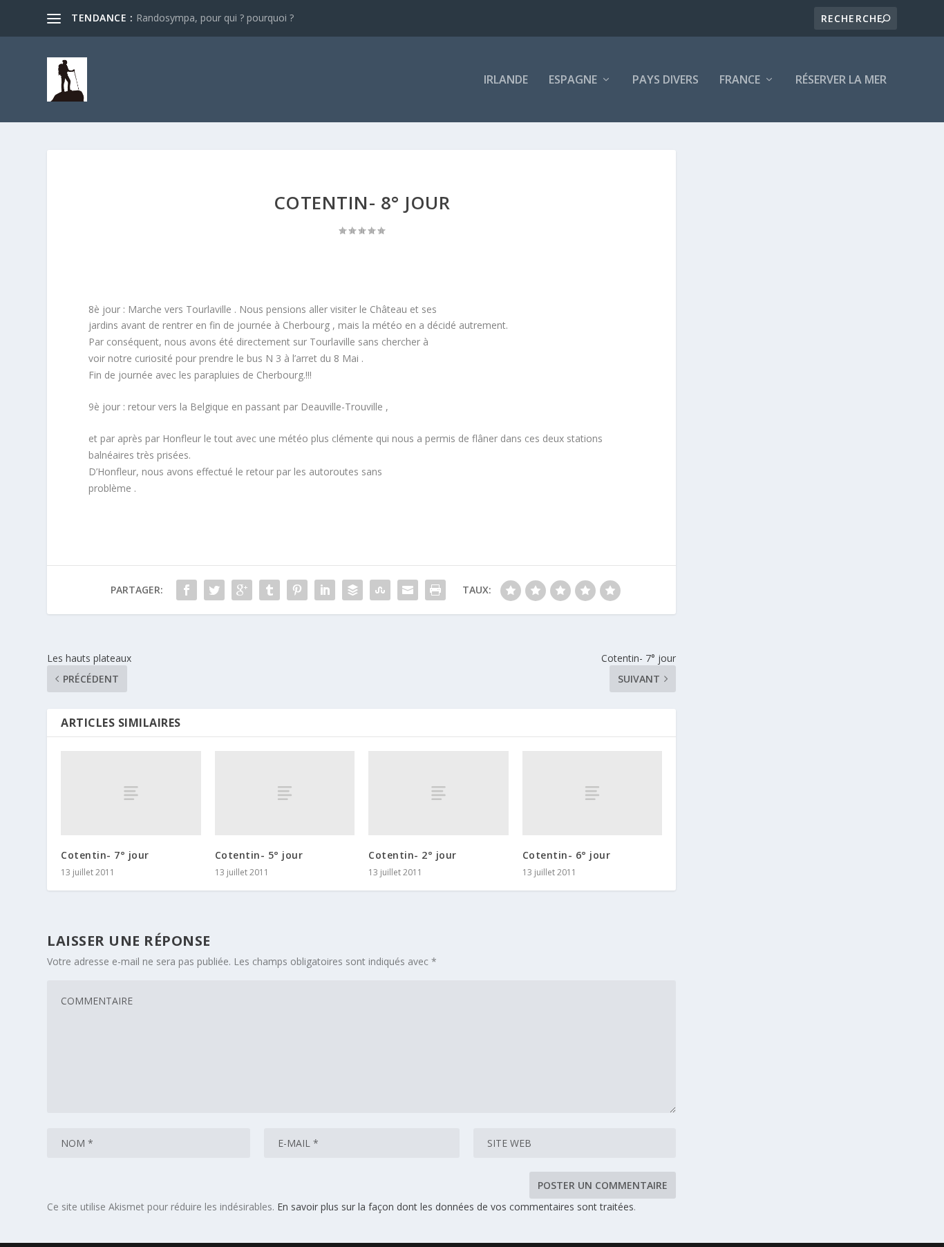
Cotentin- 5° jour (259, 855)
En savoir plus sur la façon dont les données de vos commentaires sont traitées (455, 1206)
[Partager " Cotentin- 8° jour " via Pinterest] (297, 590)
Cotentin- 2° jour (412, 855)
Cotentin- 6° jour (566, 855)
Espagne (573, 80)
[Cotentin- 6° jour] (592, 793)
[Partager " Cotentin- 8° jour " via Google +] (242, 590)
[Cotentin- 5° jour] (285, 793)
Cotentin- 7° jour (105, 855)
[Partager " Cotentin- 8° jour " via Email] (408, 590)
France (739, 80)
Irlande (506, 80)
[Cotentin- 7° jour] (131, 793)
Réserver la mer (841, 80)
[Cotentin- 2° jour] (438, 793)
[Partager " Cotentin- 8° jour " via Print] (435, 590)
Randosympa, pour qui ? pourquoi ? (215, 17)
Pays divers (665, 80)
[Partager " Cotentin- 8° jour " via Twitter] (214, 590)
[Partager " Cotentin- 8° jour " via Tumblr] (269, 590)
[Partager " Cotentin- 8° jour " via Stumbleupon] (380, 590)
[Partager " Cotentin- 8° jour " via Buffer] (352, 590)
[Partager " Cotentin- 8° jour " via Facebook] (186, 590)
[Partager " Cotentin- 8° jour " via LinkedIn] (325, 590)
